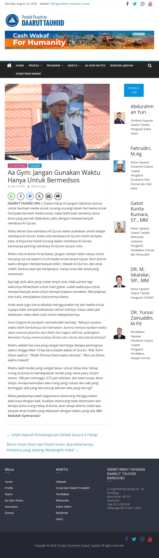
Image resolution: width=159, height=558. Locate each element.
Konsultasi (11, 506)
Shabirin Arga (38, 186)
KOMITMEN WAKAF (28, 73)
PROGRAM (53, 65)
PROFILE (34, 65)
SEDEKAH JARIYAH (121, 65)
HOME (20, 65)
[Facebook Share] (20, 196)
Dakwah (61, 482)
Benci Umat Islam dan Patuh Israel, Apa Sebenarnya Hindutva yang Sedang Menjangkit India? (50, 447)
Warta (8, 494)
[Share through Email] (48, 196)
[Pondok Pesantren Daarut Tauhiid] (9, 65)
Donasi (9, 513)
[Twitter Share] (39, 196)
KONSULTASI (133, 90)
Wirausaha (62, 500)
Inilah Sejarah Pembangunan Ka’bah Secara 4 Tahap (52, 434)
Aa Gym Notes (17, 165)
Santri (59, 519)
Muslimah (62, 513)
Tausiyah (35, 165)
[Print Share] (58, 196)
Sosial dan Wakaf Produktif (73, 488)
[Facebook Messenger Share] (30, 196)
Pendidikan (62, 494)
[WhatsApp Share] (11, 196)
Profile (9, 488)
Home (9, 482)
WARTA (72, 65)
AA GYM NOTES (95, 65)
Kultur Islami (63, 506)
